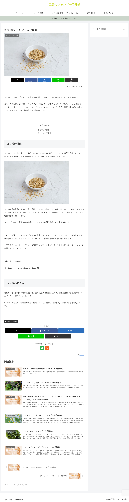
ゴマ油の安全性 (45, 133)
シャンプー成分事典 (11, 321)
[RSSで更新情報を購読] (47, 348)
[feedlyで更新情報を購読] (42, 348)
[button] (71, 80)
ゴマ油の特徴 (44, 130)
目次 (41, 125)
